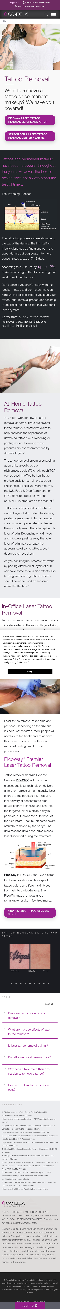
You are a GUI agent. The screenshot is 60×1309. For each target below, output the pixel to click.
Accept (30, 671)
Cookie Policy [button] (12, 659)
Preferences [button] (23, 662)
